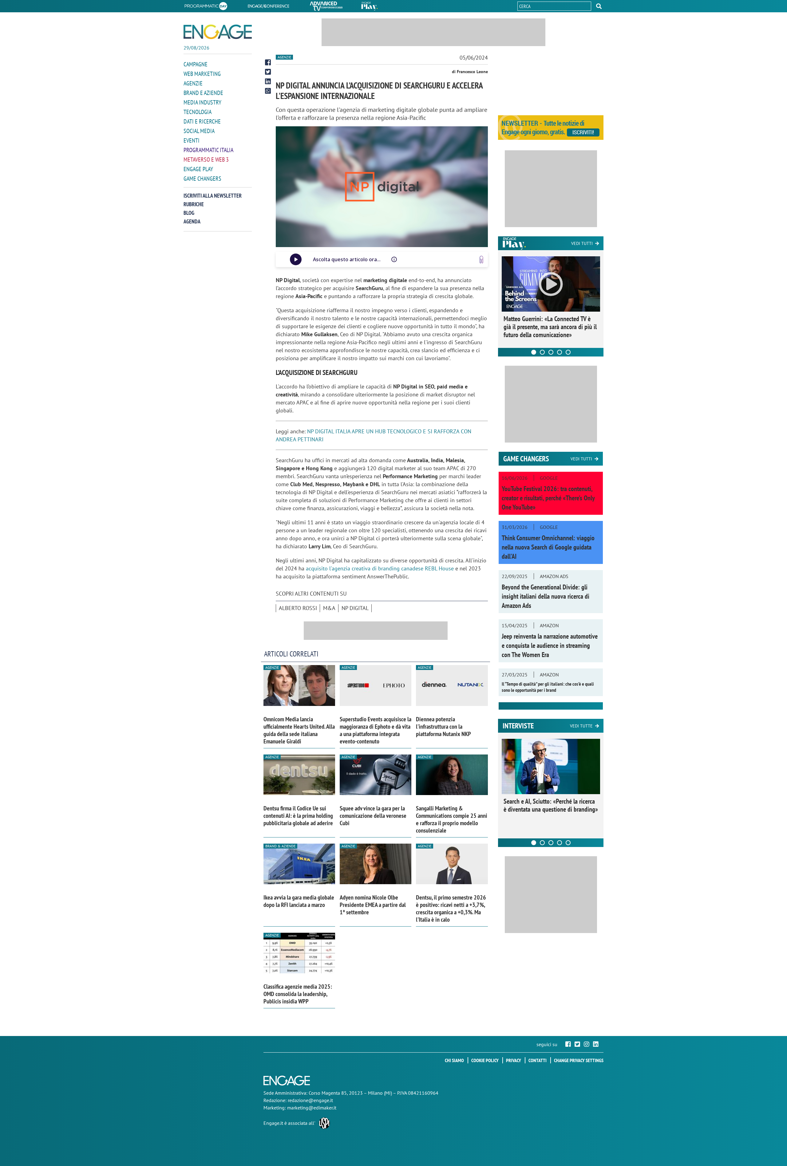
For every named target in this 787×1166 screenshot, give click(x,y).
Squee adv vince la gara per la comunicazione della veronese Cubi (373, 816)
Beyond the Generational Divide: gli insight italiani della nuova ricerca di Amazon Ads (545, 596)
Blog (189, 212)
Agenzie (193, 83)
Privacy (513, 1060)
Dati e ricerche (202, 121)
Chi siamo (454, 1060)
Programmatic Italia (208, 150)
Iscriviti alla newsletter (213, 195)
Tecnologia (198, 112)
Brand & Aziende (280, 846)
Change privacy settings (578, 1060)
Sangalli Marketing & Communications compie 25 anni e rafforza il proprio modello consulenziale (451, 819)
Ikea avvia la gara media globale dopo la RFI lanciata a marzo (298, 901)
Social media (199, 131)
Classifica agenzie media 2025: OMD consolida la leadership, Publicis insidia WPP (297, 994)
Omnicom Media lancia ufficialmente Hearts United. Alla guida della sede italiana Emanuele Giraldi (299, 730)
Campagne (196, 64)
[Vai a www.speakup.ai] (481, 259)
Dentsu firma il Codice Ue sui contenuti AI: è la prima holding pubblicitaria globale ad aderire (298, 816)
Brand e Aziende (203, 93)
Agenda (192, 221)
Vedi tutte (581, 726)
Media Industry (202, 102)
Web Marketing (202, 74)
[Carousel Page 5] (568, 352)
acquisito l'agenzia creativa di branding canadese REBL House (380, 568)
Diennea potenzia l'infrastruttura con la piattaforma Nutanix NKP (443, 726)
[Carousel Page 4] (559, 352)
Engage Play (198, 169)
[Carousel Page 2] (542, 352)
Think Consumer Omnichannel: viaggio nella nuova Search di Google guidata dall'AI (548, 547)
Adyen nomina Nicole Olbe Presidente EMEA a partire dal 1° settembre (373, 905)
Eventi (192, 140)
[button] (598, 6)
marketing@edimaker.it (311, 1108)
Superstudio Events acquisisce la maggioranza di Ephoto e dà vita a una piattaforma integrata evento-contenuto (375, 730)
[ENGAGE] (218, 32)
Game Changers (202, 179)
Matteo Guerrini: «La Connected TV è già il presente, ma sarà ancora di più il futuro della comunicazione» (550, 326)
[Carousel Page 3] (550, 352)
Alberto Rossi (298, 608)
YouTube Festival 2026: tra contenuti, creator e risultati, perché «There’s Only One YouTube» (548, 497)
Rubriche (194, 204)
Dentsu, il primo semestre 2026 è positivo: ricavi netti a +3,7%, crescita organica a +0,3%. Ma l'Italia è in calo (451, 908)
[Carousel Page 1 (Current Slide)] (533, 352)
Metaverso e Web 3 (206, 159)
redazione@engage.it (310, 1100)
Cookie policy (485, 1060)
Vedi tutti (582, 243)
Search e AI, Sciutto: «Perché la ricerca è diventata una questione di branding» (551, 805)
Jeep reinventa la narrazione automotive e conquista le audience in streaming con (550, 645)
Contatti (537, 1060)
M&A (329, 608)
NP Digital (355, 608)
